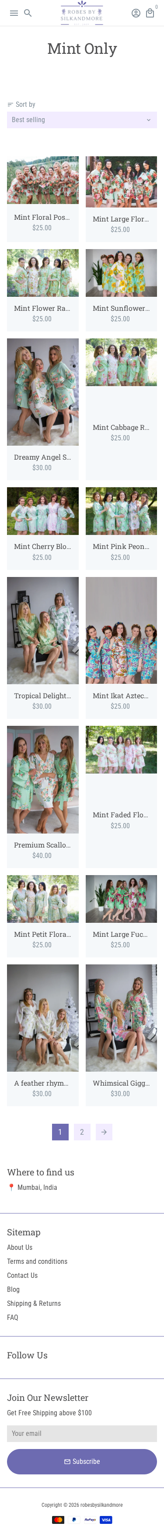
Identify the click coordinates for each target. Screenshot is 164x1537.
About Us (19, 1247)
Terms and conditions (37, 1261)
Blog (13, 1289)
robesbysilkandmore (101, 1505)
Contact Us (22, 1275)
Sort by (21, 104)
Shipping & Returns (34, 1303)
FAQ (12, 1317)
